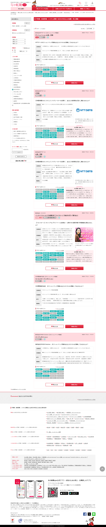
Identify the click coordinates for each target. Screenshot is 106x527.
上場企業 (86, 443)
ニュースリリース (48, 514)
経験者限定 (16, 68)
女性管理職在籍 (17, 87)
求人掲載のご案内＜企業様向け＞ (66, 5)
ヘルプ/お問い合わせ (56, 514)
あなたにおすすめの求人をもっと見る (87, 399)
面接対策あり (16, 136)
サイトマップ (56, 5)
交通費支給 (57, 443)
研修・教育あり (17, 70)
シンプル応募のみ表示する (19, 138)
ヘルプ (51, 5)
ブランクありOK (17, 94)
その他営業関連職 (87, 416)
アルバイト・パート (18, 119)
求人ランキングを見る (42, 8)
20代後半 (66, 450)
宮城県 (72, 427)
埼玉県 (57, 427)
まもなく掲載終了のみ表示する (20, 133)
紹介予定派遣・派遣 (18, 117)
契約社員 (15, 114)
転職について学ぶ (85, 8)
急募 (71, 445)
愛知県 (77, 427)
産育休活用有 (16, 82)
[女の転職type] (13, 516)
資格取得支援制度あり (18, 98)
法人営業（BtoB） (51, 412)
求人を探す (21, 8)
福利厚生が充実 (50, 445)
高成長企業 (65, 445)
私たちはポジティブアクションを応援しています (51, 522)
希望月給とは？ (27, 47)
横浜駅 (39, 462)
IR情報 (47, 516)
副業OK (15, 101)
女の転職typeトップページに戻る (18, 389)
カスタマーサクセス (79, 418)
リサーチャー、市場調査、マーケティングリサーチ (69, 422)
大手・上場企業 (78, 443)
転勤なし (15, 73)
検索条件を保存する (21, 156)
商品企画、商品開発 (51, 422)
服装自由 (15, 84)
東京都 (48, 427)
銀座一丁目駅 (50, 462)
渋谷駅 (29, 462)
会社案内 (43, 516)
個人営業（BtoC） (61, 412)
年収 (15, 52)
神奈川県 (63, 427)
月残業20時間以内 (17, 80)
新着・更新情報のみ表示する (20, 131)
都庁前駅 (44, 462)
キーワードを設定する (17, 152)
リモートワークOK (18, 75)
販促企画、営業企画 (89, 418)
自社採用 (51, 516)
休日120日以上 (17, 89)
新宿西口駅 (34, 462)
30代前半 (72, 450)
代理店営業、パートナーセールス (77, 420)
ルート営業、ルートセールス (53, 414)
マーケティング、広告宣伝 (75, 416)
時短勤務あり (16, 96)
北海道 (68, 427)
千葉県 (53, 427)
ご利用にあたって (14, 514)
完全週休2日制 (70, 443)
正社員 (15, 112)
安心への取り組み (21, 514)
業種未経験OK (17, 61)
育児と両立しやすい (18, 91)
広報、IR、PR (70, 418)
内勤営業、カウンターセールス (74, 412)
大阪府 (81, 427)
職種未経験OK (17, 59)
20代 (48, 450)
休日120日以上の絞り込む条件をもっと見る (85, 24)
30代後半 (78, 450)
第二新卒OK (16, 64)
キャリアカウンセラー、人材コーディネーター (57, 416)
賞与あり (63, 443)
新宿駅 (25, 462)
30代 (52, 450)
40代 (56, 450)
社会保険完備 (50, 443)
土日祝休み (16, 77)
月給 (15, 50)
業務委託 (15, 121)
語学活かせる (59, 445)
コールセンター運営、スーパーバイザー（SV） (57, 420)
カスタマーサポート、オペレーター (70, 414)
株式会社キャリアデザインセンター (23, 516)
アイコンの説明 (60, 65)
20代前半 (60, 450)
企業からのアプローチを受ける (63, 8)
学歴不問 (15, 66)
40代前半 (84, 450)
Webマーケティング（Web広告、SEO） (56, 418)
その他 (15, 124)
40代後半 (89, 450)
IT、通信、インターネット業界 (54, 432)
